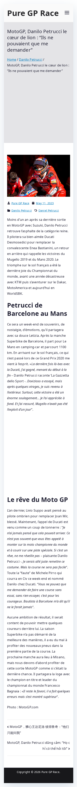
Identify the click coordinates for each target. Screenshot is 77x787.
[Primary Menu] (67, 13)
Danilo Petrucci (21, 210)
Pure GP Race (33, 12)
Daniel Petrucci (48, 210)
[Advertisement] (38, 105)
